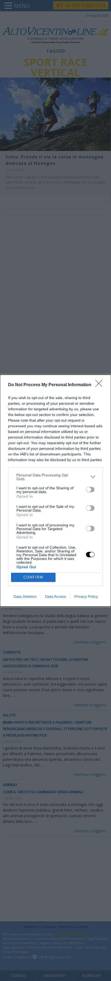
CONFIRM (33, 577)
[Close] (100, 385)
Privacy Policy (86, 596)
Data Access (55, 596)
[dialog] (55, 491)
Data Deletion (25, 596)
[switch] (90, 489)
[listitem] (55, 477)
